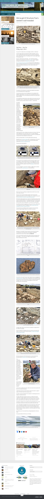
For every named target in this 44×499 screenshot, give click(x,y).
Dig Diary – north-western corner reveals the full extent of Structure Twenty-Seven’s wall (35, 452)
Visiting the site (7, 472)
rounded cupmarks (25, 167)
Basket (6, 476)
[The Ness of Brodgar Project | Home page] (15, 6)
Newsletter (10, 11)
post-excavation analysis (36, 483)
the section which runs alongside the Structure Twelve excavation (27, 206)
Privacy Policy (17, 493)
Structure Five (28, 61)
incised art (32, 163)
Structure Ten (24, 357)
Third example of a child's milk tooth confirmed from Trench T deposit (9, 480)
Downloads (14, 11)
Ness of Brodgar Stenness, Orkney (32, 475)
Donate (19, 1)
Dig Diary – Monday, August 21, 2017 (27, 450)
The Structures (7, 483)
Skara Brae (6, 469)
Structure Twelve (25, 139)
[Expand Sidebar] (42, 14)
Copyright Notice (22, 493)
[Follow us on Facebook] (9, 14)
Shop (23, 1)
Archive (6, 11)
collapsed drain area (19, 278)
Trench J (31, 59)
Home (2, 1)
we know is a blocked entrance (25, 141)
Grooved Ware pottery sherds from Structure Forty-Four (9, 486)
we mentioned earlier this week (22, 62)
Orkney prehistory (13, 1)
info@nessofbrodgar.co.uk (33, 476)
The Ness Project (6, 1)
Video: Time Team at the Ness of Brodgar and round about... (9, 467)
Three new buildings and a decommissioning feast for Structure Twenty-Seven (19, 452)
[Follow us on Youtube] (13, 14)
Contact (27, 1)
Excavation (18, 14)
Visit (18, 11)
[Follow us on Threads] (11, 14)
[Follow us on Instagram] (10, 14)
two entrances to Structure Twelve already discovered (26, 197)
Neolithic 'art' (7, 488)
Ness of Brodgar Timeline (8, 474)
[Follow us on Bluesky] (7, 14)
